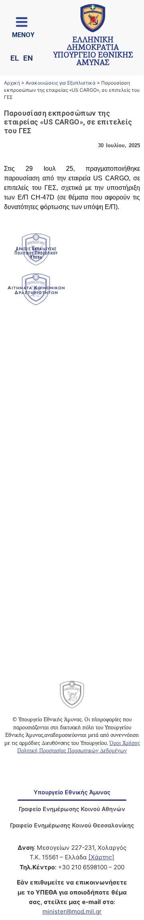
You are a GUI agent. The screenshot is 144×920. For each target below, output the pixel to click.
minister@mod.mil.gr (72, 911)
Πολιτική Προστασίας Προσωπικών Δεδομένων (72, 751)
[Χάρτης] (101, 857)
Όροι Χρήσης (125, 743)
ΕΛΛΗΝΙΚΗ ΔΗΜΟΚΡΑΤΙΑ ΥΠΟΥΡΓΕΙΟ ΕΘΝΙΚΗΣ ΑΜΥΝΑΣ (93, 52)
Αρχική (12, 83)
